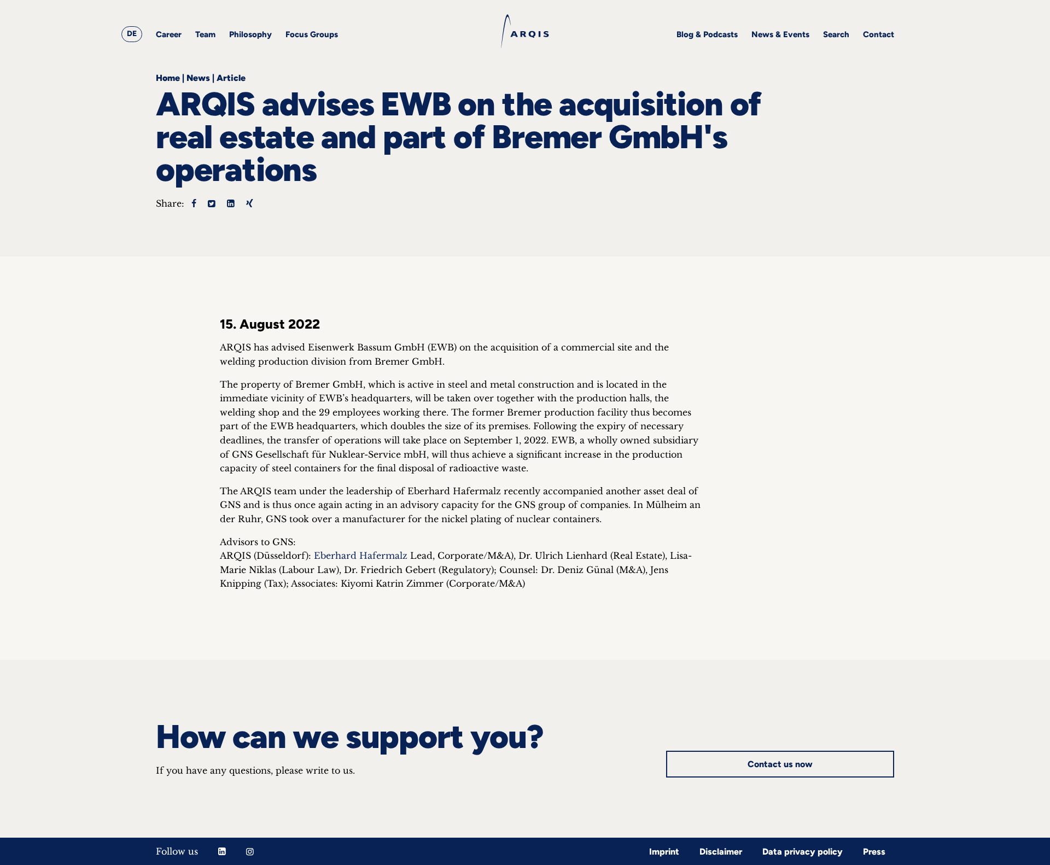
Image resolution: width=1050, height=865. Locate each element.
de (132, 33)
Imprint (664, 851)
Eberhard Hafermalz (360, 555)
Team (205, 34)
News (198, 78)
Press (874, 851)
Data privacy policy (802, 851)
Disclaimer (720, 851)
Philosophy (250, 34)
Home (168, 78)
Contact (878, 34)
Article (231, 78)
